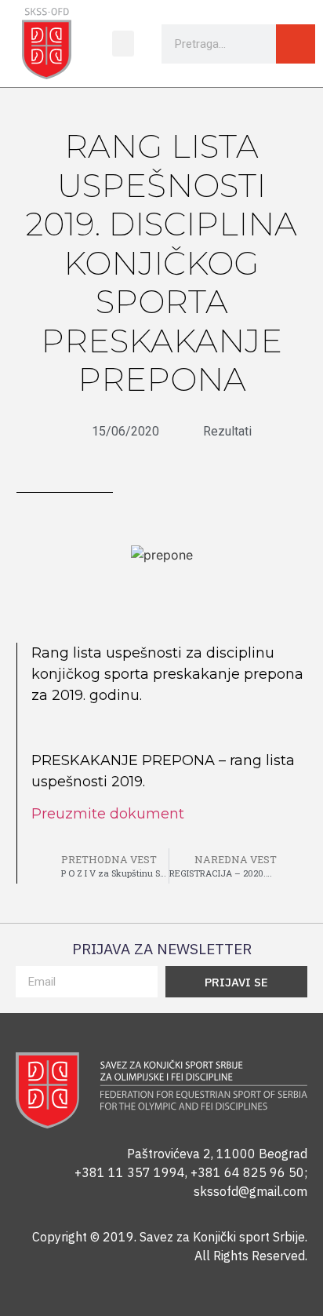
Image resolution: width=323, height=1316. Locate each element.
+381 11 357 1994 (129, 1172)
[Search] (295, 44)
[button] (123, 44)
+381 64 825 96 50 (247, 1172)
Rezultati (227, 431)
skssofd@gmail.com (250, 1191)
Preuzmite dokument (107, 813)
